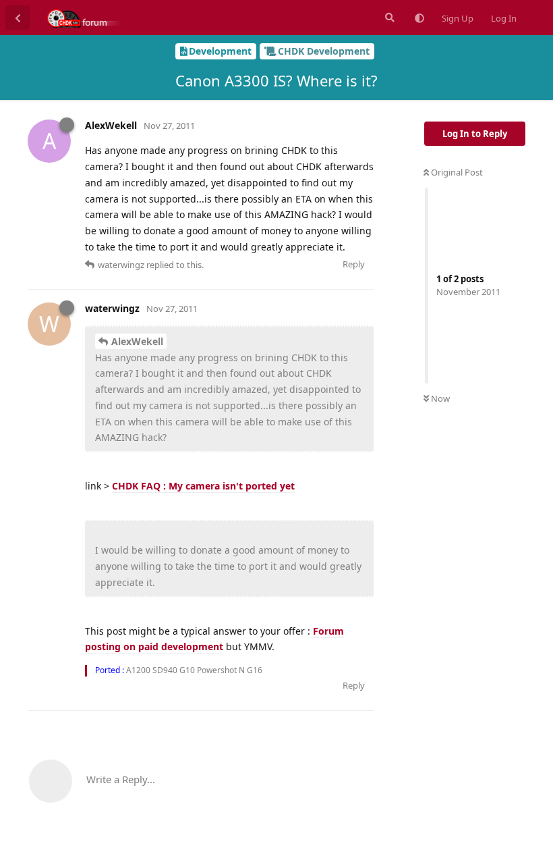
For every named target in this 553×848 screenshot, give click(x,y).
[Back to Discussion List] (17, 17)
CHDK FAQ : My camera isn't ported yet (203, 485)
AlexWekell (137, 341)
